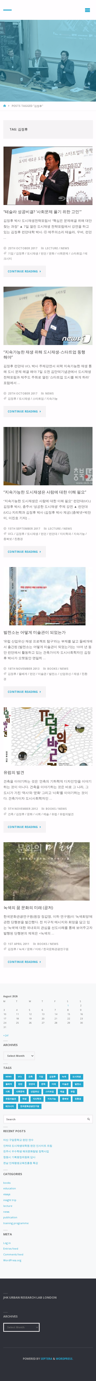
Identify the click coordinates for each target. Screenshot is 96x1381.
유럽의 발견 (13, 772)
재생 (76, 674)
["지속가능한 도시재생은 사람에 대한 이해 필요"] (48, 456)
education (9, 1188)
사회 (38, 814)
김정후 (20, 253)
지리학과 (65, 534)
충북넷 (7, 539)
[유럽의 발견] (48, 736)
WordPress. (64, 1358)
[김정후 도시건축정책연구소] (7, 10)
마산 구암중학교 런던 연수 (18, 1139)
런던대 (53, 534)
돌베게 (23, 674)
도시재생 (32, 253)
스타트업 (76, 253)
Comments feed (13, 1254)
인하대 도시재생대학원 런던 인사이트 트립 (27, 1145)
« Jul (5, 1035)
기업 (11, 253)
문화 (52, 253)
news (65, 248)
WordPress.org (12, 1260)
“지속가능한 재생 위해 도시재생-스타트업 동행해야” (44, 354)
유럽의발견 (67, 814)
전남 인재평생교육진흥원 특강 (20, 1163)
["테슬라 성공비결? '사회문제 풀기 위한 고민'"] (48, 176)
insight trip (9, 1200)
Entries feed (10, 1248)
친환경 (18, 539)
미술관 (42, 674)
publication (10, 1217)
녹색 (21, 949)
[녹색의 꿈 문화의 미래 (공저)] (48, 871)
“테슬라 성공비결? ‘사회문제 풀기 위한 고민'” (42, 211)
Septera (46, 1358)
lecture (51, 248)
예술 (46, 814)
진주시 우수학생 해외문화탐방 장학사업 (26, 1151)
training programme (16, 1223)
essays (6, 1194)
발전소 (53, 674)
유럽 (54, 814)
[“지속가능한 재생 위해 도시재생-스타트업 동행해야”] (48, 316)
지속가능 (52, 399)
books (52, 669)
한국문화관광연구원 (56, 949)
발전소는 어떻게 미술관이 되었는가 (34, 632)
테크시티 (10, 1106)
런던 (43, 253)
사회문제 (62, 253)
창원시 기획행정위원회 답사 (19, 1157)
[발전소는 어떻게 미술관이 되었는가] (48, 596)
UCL (11, 534)
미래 (38, 949)
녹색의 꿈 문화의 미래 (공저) (28, 907)
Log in (7, 1243)
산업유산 (65, 674)
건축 (11, 814)
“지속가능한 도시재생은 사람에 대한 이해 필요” (44, 492)
